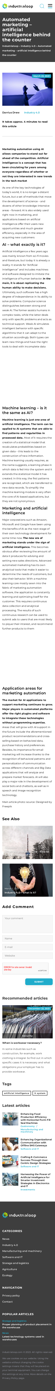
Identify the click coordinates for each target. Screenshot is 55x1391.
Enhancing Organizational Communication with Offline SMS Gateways (36, 1142)
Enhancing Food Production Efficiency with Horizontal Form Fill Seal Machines (35, 1118)
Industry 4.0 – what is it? (20, 892)
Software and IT (12, 1257)
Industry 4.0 (32, 112)
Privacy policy (11, 1295)
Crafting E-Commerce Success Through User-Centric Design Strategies (36, 1160)
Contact (7, 1301)
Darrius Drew (11, 112)
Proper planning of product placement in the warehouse (26, 1326)
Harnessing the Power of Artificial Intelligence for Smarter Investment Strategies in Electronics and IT (35, 1180)
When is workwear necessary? (22, 1042)
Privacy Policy (10, 1378)
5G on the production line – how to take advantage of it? (27, 853)
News (5, 1238)
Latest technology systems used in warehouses (23, 1338)
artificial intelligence (16, 1093)
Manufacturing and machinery (22, 1251)
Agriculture (9, 1269)
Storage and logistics (15, 1263)
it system (40, 1093)
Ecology (7, 1275)
